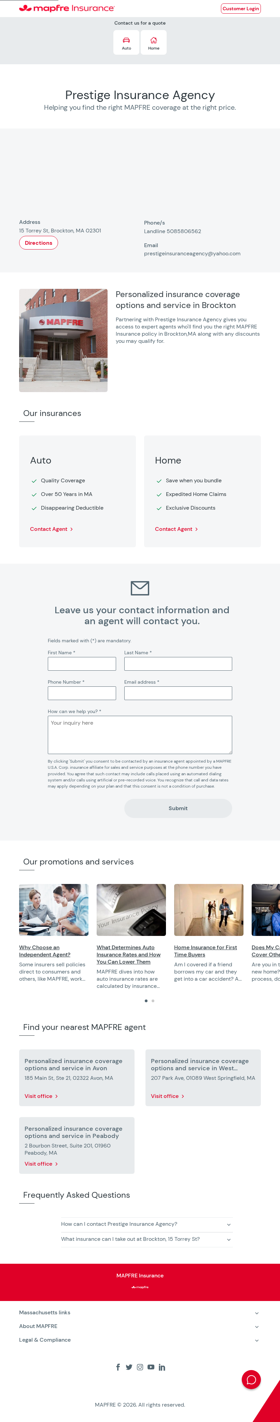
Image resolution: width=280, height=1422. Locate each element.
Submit (178, 808)
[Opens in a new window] (53, 910)
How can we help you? (74, 711)
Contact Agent (48, 529)
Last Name (138, 652)
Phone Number (66, 682)
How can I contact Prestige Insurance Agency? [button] (119, 1224)
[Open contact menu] (251, 1379)
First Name (61, 652)
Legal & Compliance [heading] (45, 1339)
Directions (38, 242)
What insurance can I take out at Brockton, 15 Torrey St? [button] (130, 1239)
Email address (141, 682)
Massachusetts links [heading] (44, 1312)
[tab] (146, 1001)
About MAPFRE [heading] (38, 1326)
